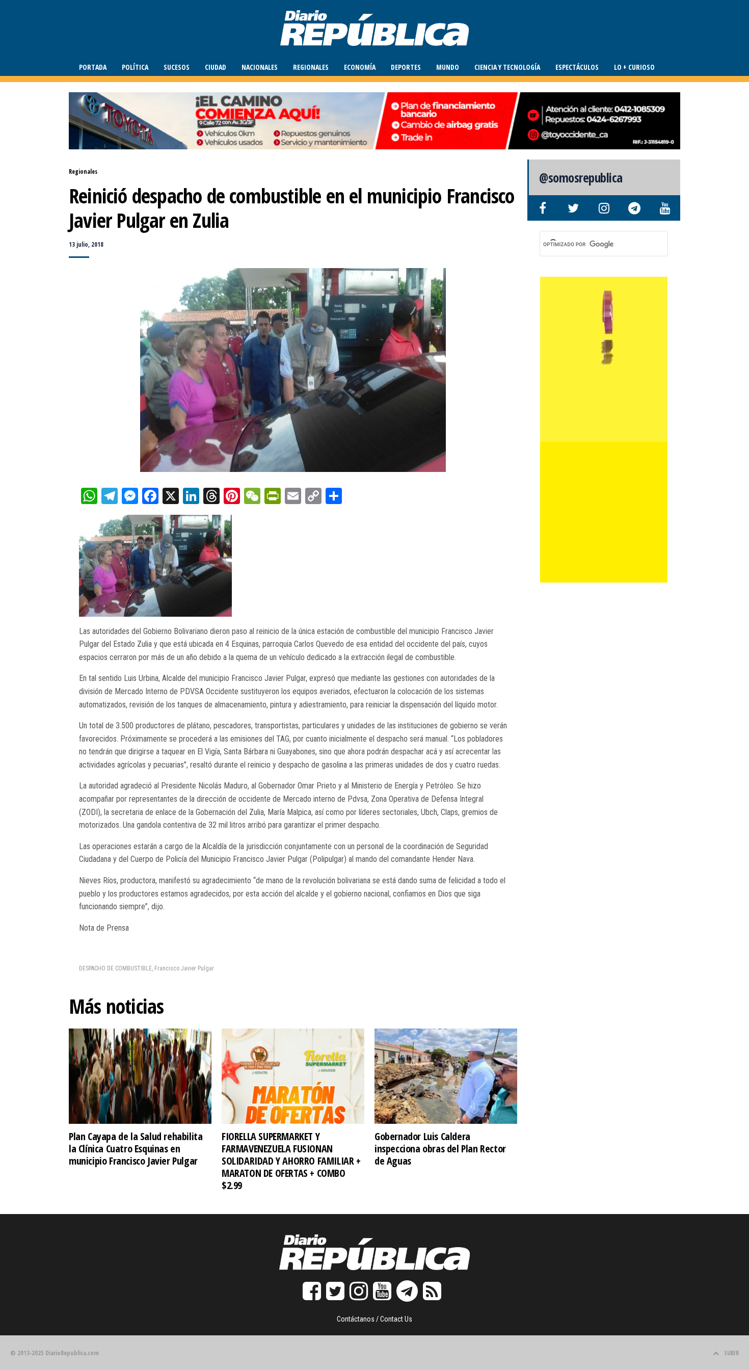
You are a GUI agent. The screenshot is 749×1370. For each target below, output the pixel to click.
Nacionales (260, 67)
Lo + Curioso (634, 67)
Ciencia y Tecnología (507, 67)
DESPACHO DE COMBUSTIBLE (115, 968)
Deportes (406, 67)
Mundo (447, 67)
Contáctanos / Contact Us (374, 1319)
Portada (92, 67)
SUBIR (731, 1353)
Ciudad (215, 67)
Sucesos (177, 67)
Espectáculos (577, 67)
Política (135, 67)
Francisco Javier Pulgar (184, 968)
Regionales (311, 67)
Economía (360, 67)
